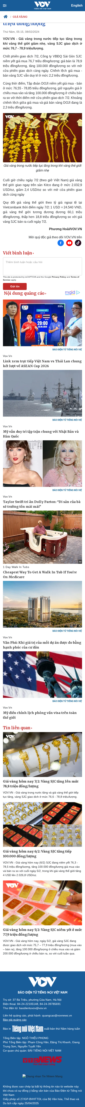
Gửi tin (15, 286)
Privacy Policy (59, 277)
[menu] (8, 5)
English (77, 5)
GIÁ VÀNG (20, 17)
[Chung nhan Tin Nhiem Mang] (42, 1076)
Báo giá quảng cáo (14, 1019)
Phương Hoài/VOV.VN (65, 229)
